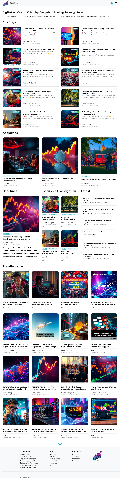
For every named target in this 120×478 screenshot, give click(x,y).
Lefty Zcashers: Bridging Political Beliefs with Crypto (103, 473)
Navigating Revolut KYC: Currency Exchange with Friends (72, 473)
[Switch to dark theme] (111, 3)
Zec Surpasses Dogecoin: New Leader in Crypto (72, 346)
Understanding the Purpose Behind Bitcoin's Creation (49, 218)
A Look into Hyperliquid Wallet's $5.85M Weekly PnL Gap (73, 431)
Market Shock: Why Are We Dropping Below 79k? (21, 253)
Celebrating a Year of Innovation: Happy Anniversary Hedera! (70, 303)
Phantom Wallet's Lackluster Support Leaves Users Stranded (15, 303)
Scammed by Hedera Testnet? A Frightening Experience (42, 303)
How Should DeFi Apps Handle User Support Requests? (101, 346)
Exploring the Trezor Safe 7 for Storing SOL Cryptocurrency (103, 431)
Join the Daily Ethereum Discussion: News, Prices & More (73, 388)
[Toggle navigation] (115, 3)
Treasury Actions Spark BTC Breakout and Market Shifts (16, 238)
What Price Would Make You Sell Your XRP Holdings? (57, 179)
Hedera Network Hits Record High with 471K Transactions (16, 346)
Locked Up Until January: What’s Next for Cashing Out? (14, 473)
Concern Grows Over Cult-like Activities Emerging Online (17, 179)
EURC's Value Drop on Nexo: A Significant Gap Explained (16, 388)
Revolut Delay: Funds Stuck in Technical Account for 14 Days (15, 431)
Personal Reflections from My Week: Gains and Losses (69, 218)
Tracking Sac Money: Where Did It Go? (39, 49)
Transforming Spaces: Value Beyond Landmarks (98, 179)
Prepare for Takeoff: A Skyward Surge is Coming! (44, 346)
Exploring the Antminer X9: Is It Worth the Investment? (45, 431)
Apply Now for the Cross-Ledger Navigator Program (103, 303)
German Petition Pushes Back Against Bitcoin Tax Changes (49, 252)
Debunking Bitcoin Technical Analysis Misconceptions (69, 252)
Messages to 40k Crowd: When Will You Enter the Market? (19, 256)
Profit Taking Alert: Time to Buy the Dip (103, 388)
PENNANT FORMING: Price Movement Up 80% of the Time (44, 388)
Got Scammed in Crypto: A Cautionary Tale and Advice (44, 473)
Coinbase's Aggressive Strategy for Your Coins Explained (20, 251)
